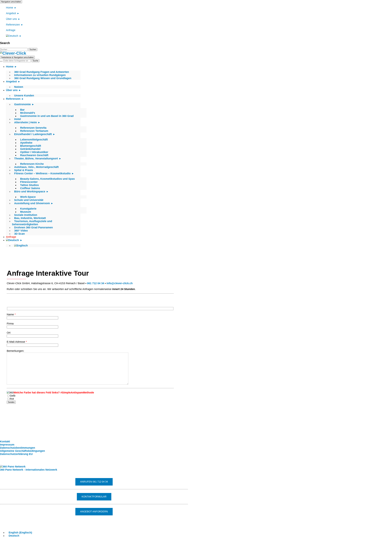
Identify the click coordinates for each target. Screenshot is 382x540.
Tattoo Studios (29, 185)
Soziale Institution (25, 214)
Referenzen (13, 24)
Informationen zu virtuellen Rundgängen (40, 75)
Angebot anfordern (94, 511)
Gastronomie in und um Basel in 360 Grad (47, 115)
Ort (8, 332)
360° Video (21, 230)
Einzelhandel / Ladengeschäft (33, 134)
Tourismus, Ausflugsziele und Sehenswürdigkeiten (32, 223)
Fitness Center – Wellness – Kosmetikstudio (42, 173)
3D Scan (19, 233)
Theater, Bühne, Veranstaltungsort (36, 158)
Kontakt (5, 441)
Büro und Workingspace (29, 191)
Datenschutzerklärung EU (16, 454)
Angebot (11, 13)
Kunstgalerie (28, 208)
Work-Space (28, 196)
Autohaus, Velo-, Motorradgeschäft (36, 167)
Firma (10, 323)
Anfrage (10, 30)
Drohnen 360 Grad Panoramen (33, 227)
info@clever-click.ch (120, 283)
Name (11, 314)
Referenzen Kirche (32, 163)
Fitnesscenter (29, 181)
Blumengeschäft (30, 145)
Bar (22, 109)
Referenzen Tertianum (34, 130)
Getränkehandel (30, 148)
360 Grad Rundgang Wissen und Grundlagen (42, 78)
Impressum (7, 444)
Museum (25, 211)
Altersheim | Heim (25, 122)
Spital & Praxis (23, 170)
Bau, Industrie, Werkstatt (30, 218)
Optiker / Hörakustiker (34, 152)
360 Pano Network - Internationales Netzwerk (28, 469)
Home (9, 7)
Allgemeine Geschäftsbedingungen (22, 450)
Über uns (11, 18)
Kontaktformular (94, 496)
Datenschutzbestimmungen (17, 447)
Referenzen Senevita (33, 127)
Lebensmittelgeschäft (34, 139)
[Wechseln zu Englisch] (21, 245)
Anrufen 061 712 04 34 (94, 481)
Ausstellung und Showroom (32, 203)
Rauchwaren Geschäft (34, 155)
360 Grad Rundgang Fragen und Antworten (41, 71)
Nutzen (18, 86)
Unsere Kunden (24, 95)
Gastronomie (22, 104)
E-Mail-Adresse (17, 341)
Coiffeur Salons (30, 188)
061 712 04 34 (95, 283)
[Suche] (1, 61)
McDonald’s (27, 112)
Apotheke (26, 142)
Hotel (17, 119)
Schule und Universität (28, 200)
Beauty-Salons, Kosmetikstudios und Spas (47, 178)
